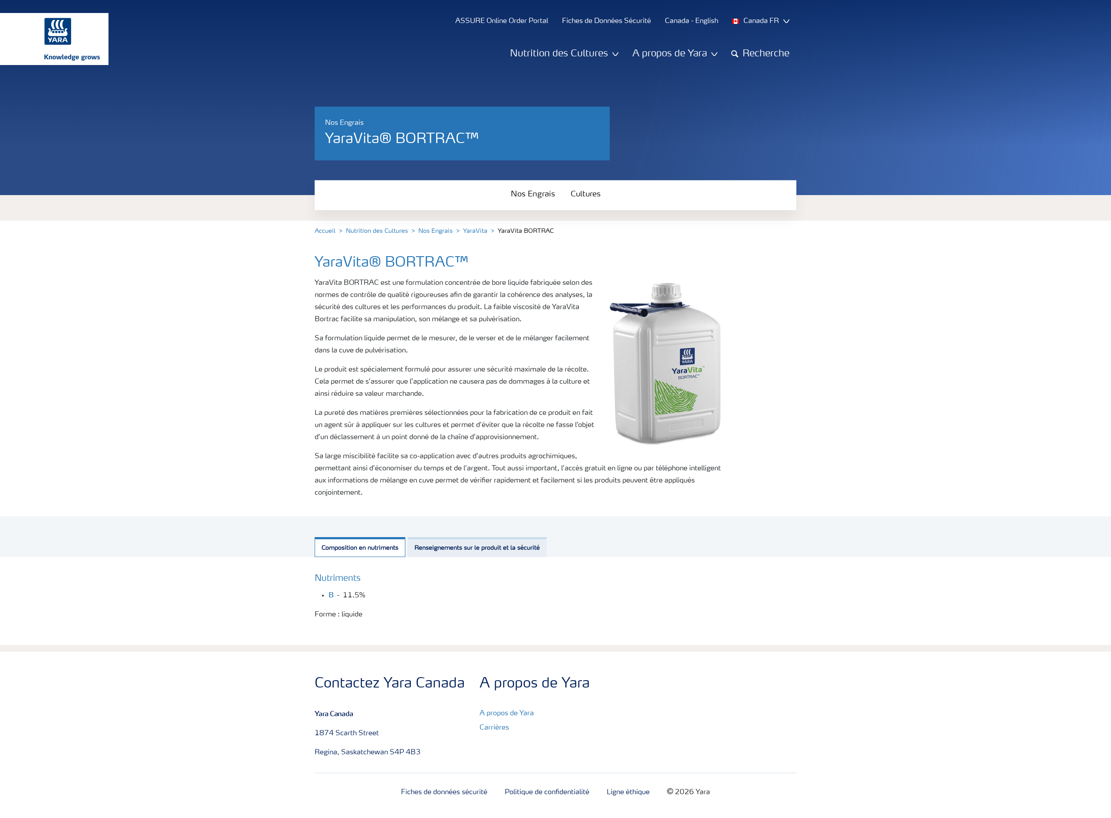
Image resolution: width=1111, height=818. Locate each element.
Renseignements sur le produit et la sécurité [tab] (477, 548)
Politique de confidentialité (547, 792)
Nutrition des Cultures (377, 231)
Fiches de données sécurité (444, 792)
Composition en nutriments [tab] (360, 548)
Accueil (325, 231)
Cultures (586, 194)
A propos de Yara (507, 713)
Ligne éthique (628, 792)
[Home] (50, 39)
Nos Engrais (533, 194)
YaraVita (475, 231)
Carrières (494, 727)
